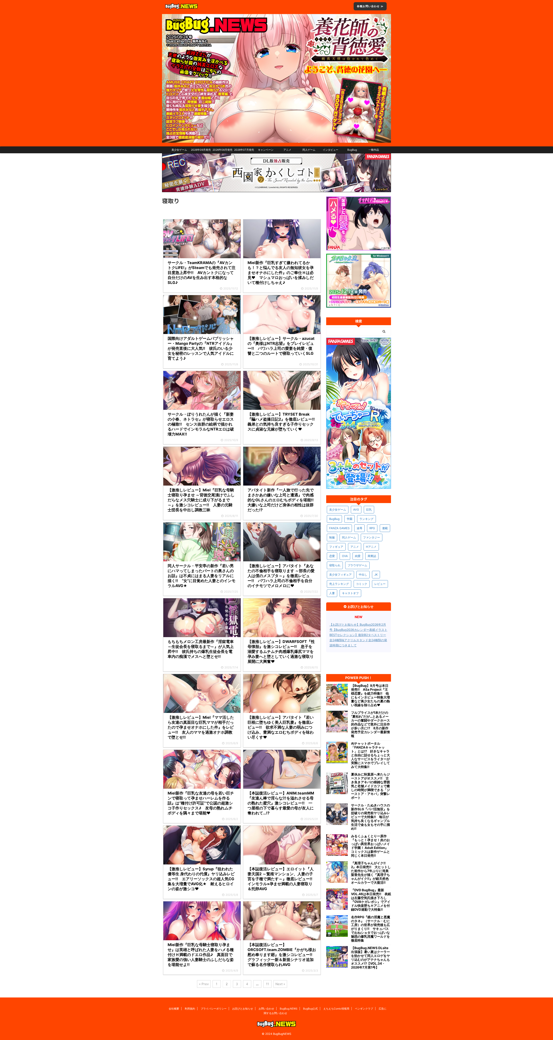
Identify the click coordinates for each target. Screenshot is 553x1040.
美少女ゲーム (179, 149)
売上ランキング (339, 584)
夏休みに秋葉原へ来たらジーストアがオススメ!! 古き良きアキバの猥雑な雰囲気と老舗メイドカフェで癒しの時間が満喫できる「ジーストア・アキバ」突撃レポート (370, 786)
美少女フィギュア (340, 574)
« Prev (204, 984)
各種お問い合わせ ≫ (370, 6)
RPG (372, 528)
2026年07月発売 (244, 149)
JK (376, 574)
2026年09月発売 (201, 149)
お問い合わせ (266, 1008)
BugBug (352, 149)
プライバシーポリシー (214, 1008)
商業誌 (372, 556)
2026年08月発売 (222, 149)
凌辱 (359, 528)
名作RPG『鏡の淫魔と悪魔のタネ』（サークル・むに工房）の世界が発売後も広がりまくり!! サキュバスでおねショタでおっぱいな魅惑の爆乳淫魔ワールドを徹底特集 (370, 928)
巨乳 (369, 509)
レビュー (380, 584)
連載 (385, 528)
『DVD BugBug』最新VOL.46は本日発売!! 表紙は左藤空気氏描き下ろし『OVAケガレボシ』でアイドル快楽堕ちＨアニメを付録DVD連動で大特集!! (371, 900)
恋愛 (332, 556)
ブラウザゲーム (357, 565)
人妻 (332, 593)
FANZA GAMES (339, 528)
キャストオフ (350, 593)
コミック (361, 584)
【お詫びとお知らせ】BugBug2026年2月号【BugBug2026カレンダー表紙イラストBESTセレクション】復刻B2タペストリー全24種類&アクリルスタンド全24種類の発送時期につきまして (358, 635)
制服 (332, 537)
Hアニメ (371, 546)
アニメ (287, 149)
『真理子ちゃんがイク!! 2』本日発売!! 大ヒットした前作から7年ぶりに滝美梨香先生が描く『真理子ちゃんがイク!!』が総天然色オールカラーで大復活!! (371, 873)
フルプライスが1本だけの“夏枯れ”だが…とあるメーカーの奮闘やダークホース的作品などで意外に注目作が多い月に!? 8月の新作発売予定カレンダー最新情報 (370, 724)
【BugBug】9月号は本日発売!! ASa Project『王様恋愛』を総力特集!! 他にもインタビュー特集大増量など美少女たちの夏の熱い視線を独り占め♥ (370, 695)
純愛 (358, 556)
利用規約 (190, 1008)
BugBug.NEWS (288, 1008)
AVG (356, 509)
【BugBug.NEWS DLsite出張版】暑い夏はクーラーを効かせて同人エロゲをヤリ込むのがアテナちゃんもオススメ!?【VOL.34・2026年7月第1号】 (370, 957)
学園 (349, 519)
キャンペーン (265, 149)
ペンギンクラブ (364, 1008)
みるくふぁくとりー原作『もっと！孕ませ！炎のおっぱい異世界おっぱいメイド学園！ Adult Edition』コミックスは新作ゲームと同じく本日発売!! (370, 846)
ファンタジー (371, 537)
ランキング (366, 519)
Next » (280, 984)
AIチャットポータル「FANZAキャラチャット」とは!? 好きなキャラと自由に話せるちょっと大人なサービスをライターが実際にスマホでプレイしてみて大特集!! (370, 755)
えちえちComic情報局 (336, 1008)
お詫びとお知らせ (242, 1008)
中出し (363, 574)
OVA (345, 556)
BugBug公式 (310, 1008)
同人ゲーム (308, 149)
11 (267, 984)
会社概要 (174, 1008)
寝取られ (334, 565)
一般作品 (374, 149)
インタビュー (330, 149)
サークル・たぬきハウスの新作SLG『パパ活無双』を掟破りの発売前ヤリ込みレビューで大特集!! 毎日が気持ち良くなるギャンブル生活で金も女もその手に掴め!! (370, 817)
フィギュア (336, 546)
